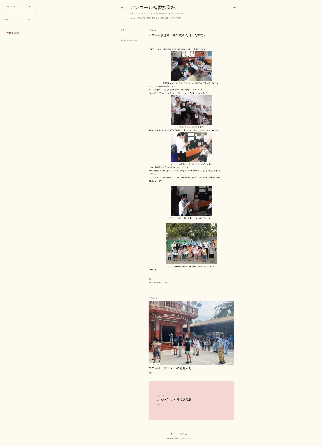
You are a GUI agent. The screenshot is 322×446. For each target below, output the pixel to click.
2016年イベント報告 (129, 40)
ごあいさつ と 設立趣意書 (174, 399)
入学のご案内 (175, 18)
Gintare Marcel (186, 438)
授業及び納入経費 (144, 18)
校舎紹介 (155, 18)
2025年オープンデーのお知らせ (170, 368)
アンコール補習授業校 (153, 7)
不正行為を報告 (12, 32)
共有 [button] (122, 30)
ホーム (132, 18)
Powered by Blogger (180, 434)
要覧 (162, 18)
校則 (167, 18)
